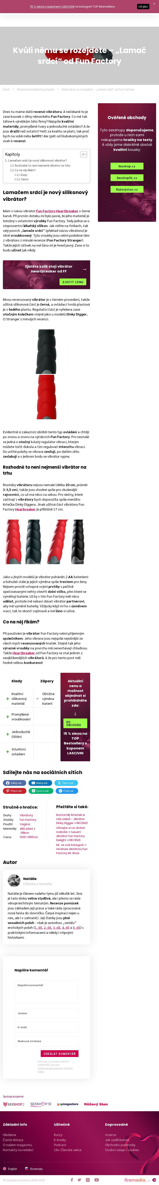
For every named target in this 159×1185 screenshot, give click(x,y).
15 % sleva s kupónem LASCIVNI (52, 6)
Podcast (60, 1144)
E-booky (60, 1139)
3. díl (56, 927)
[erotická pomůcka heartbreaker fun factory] (66, 542)
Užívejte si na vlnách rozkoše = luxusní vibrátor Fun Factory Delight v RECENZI (70, 834)
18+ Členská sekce (67, 1149)
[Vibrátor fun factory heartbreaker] (46, 397)
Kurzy (58, 1134)
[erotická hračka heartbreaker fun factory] (24, 542)
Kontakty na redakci (18, 1149)
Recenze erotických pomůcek (35, 89)
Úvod (6, 89)
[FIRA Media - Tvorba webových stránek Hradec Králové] (135, 1180)
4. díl (65, 927)
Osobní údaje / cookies (122, 1149)
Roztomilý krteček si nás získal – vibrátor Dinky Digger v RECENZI (72, 819)
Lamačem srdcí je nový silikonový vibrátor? (37, 160)
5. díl (76, 927)
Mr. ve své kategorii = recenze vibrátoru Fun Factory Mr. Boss (71, 849)
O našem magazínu (17, 1144)
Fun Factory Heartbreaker (57, 211)
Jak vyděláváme (117, 1139)
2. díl (47, 927)
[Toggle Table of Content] (81, 154)
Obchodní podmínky (120, 1144)
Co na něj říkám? (25, 170)
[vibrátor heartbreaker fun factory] (46, 351)
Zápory (25, 179)
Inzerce (110, 1134)
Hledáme (9, 1134)
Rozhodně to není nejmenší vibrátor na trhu (42, 165)
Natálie (30, 878)
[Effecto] (154, 1180)
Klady (24, 174)
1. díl (38, 927)
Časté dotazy (13, 1139)
